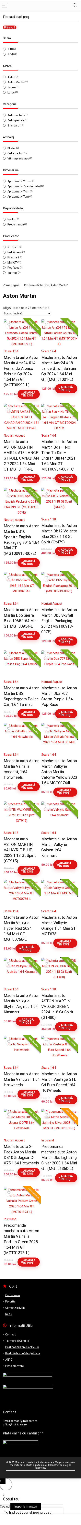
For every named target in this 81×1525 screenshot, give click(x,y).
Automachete (16, 115)
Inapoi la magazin (25, 1506)
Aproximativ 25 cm (19, 181)
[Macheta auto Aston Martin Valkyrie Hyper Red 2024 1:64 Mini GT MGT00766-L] (22, 893)
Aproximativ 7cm (18, 196)
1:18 (10, 49)
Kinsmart (13, 257)
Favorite (10, 1301)
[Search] (75, 5)
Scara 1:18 (48, 519)
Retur (8, 1314)
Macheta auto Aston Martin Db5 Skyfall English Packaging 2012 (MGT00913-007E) (59, 620)
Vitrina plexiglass (18, 158)
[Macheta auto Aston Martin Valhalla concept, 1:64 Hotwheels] (22, 736)
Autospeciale (15, 120)
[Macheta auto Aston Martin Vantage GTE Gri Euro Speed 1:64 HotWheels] (59, 1049)
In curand (47, 1140)
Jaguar (11, 87)
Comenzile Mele (15, 1307)
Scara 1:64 (11, 351)
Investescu (40, 1467)
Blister (11, 148)
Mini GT (12, 262)
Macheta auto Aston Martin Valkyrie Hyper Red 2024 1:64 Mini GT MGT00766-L (21, 928)
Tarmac (12, 272)
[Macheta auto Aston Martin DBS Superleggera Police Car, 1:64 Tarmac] (22, 664)
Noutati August (14, 435)
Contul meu (12, 1295)
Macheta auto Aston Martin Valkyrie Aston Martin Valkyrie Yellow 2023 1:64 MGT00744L (59, 771)
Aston (11, 77)
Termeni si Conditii (17, 1340)
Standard (13, 125)
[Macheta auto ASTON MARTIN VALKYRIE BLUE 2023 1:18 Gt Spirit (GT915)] (22, 815)
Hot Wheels (14, 252)
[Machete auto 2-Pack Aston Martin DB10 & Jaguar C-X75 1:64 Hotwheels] (22, 1122)
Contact (10, 1334)
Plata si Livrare (14, 1365)
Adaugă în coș (29, 394)
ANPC (8, 1359)
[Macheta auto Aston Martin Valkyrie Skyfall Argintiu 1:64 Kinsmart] (22, 971)
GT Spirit (12, 247)
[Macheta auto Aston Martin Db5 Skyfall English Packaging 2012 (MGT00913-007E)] (59, 585)
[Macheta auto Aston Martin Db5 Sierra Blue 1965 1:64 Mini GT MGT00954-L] (22, 585)
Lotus (11, 92)
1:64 (10, 54)
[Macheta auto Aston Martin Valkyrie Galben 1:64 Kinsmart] (59, 815)
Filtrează (9, 27)
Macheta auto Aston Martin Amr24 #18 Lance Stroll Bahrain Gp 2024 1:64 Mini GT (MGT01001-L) (59, 368)
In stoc (11, 219)
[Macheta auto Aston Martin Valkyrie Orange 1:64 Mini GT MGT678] (59, 893)
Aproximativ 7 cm (18, 191)
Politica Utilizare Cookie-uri (22, 1347)
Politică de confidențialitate (22, 1353)
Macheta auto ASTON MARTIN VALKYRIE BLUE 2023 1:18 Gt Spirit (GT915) (20, 850)
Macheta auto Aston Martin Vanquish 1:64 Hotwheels (22, 1079)
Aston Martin (15, 82)
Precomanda (15, 224)
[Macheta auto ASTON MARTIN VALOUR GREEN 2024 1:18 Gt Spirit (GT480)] (59, 971)
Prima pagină (11, 285)
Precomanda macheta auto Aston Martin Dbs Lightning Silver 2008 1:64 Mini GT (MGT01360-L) (59, 1157)
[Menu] (4, 5)
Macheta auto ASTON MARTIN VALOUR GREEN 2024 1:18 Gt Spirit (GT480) (57, 1006)
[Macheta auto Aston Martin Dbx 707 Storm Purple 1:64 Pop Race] (59, 664)
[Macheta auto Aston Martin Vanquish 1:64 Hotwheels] (22, 1049)
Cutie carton (15, 153)
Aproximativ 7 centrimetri (23, 186)
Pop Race (13, 267)
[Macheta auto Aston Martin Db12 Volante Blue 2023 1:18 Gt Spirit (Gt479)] (59, 501)
